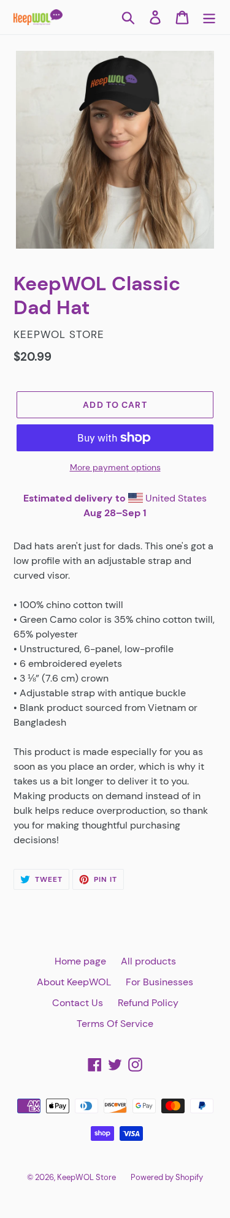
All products (148, 961)
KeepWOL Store (86, 1177)
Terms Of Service (115, 1023)
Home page (80, 961)
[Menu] (209, 17)
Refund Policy (148, 1002)
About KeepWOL (74, 982)
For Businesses (159, 982)
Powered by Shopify (167, 1177)
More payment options (115, 467)
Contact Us (77, 1002)
